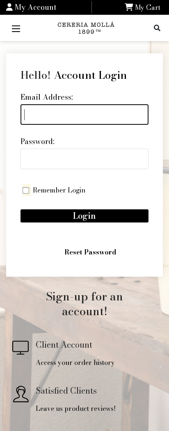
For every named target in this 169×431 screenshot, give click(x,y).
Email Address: (47, 97)
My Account (35, 7)
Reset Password (90, 252)
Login (84, 215)
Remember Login (59, 190)
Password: (38, 141)
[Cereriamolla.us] (87, 26)
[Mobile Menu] (16, 28)
